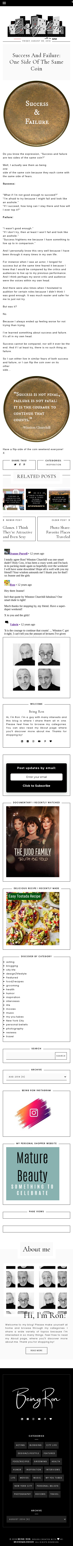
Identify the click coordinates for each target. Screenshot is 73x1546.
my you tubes (15, 1016)
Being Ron (24, 1539)
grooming (12, 985)
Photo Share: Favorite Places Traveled (58, 532)
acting (10, 962)
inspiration (53, 464)
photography (14, 1028)
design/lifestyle (16, 973)
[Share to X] (15, 464)
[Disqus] (36, 591)
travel (10, 1036)
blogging (12, 966)
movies (11, 1009)
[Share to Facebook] (20, 464)
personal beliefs (17, 1024)
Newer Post (14, 520)
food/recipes (15, 981)
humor (10, 993)
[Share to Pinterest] (24, 464)
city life (11, 969)
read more (36, 1350)
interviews (13, 1001)
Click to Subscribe (36, 785)
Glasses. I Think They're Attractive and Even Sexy (17, 532)
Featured (12, 977)
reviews (11, 1032)
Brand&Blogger (24, 1542)
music (10, 1013)
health (10, 989)
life (8, 1005)
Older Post (59, 520)
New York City (15, 1020)
